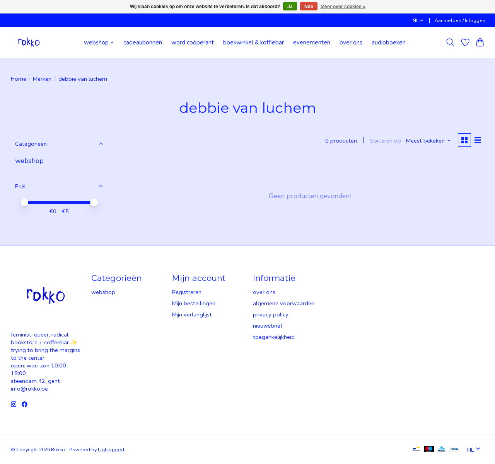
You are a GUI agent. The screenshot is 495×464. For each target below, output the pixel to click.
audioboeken (389, 42)
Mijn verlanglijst (192, 314)
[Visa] (454, 450)
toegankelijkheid (274, 337)
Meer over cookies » (343, 6)
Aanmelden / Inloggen (460, 20)
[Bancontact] (416, 450)
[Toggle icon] (450, 42)
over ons (351, 42)
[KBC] (441, 450)
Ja (290, 6)
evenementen (311, 42)
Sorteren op (385, 140)
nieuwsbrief (267, 326)
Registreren (186, 292)
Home (18, 79)
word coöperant (192, 42)
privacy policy (270, 314)
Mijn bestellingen (193, 303)
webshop (29, 160)
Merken (42, 79)
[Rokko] (29, 42)
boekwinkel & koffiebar (253, 42)
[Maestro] (429, 450)
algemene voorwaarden (283, 303)
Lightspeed (111, 450)
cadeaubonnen (142, 42)
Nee (308, 6)
